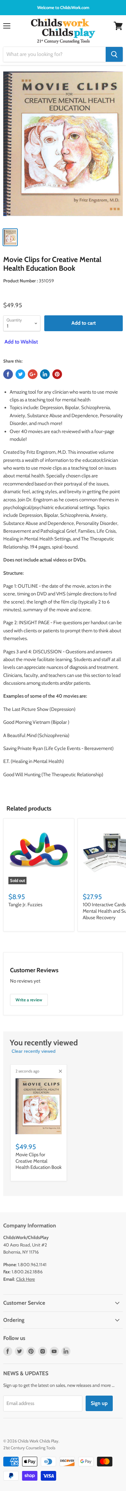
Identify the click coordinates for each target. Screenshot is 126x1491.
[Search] (114, 54)
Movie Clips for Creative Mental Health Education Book (39, 1161)
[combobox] (54, 54)
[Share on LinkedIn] (45, 374)
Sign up (99, 1403)
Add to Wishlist (20, 342)
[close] (60, 1071)
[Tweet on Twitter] (20, 374)
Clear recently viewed (34, 1051)
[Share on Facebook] (8, 374)
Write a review (29, 999)
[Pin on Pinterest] (57, 374)
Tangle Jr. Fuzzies (25, 905)
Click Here (25, 1279)
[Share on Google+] (32, 374)
